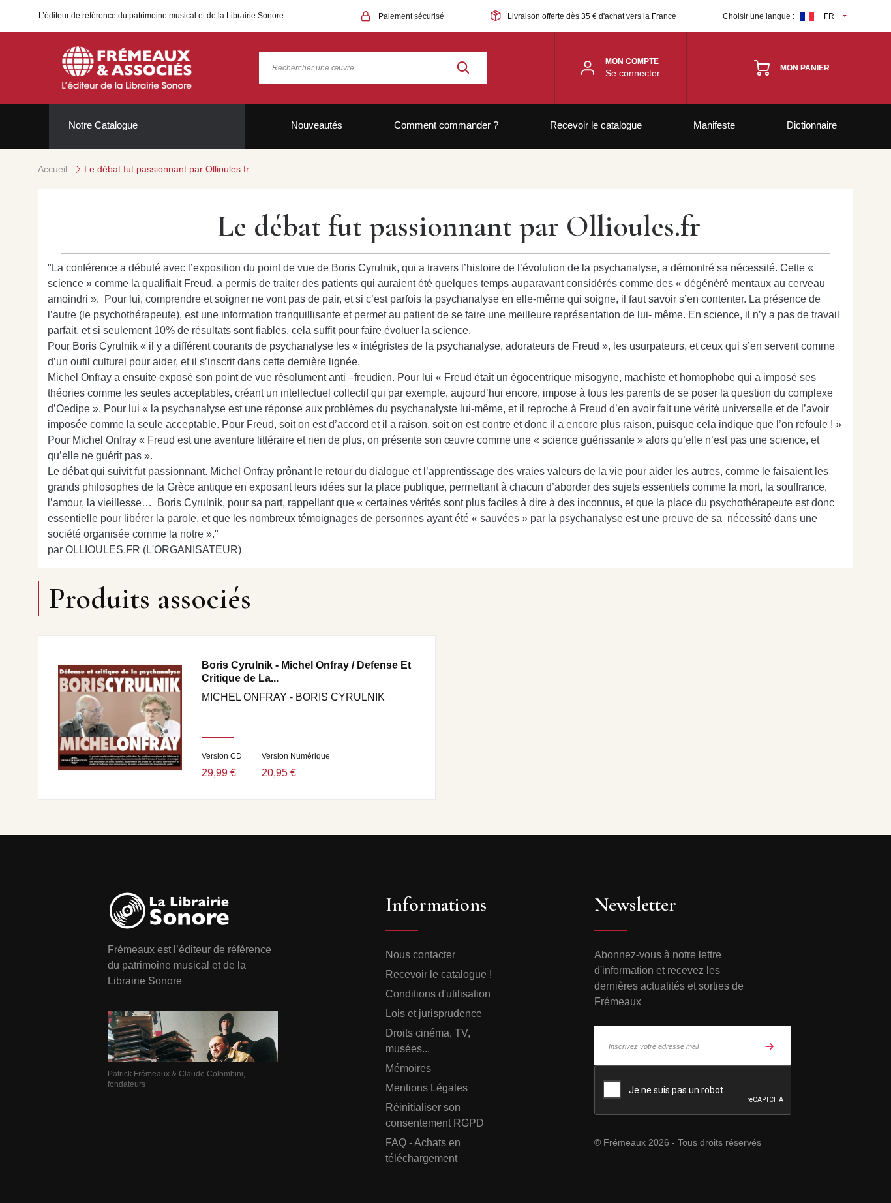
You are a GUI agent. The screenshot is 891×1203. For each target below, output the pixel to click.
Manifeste (714, 124)
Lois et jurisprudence (433, 1013)
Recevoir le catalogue (596, 124)
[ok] (769, 1045)
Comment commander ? (446, 124)
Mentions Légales (426, 1087)
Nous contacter (420, 954)
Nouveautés (316, 124)
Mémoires (408, 1068)
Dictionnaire (812, 124)
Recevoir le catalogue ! (438, 974)
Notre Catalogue (103, 124)
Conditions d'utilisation (438, 993)
